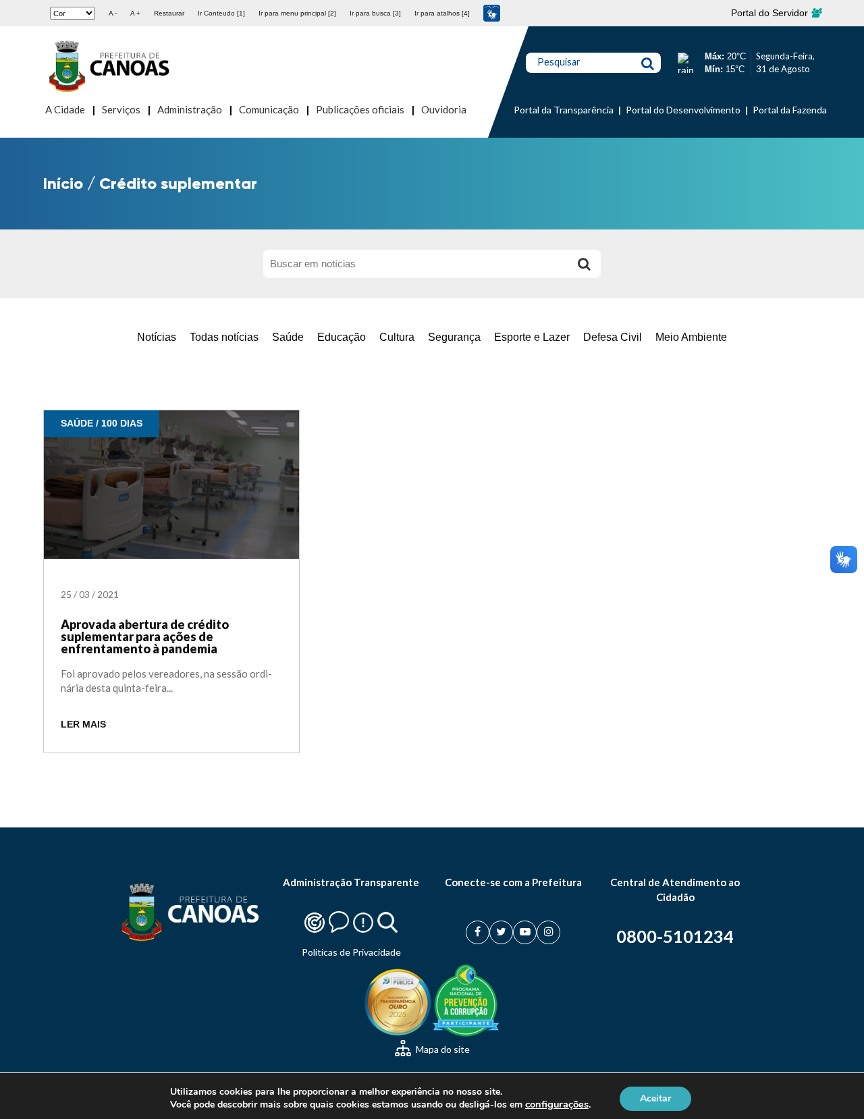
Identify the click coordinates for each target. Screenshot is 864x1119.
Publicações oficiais (360, 109)
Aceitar (655, 1097)
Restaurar (169, 13)
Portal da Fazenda (790, 109)
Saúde (288, 337)
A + (135, 13)
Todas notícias (224, 337)
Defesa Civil (612, 337)
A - (113, 13)
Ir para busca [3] (375, 13)
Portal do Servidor (771, 12)
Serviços (121, 109)
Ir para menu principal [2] (297, 13)
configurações (557, 1104)
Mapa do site (442, 1049)
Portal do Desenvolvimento (683, 109)
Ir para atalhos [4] (442, 13)
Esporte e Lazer (532, 337)
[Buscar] (584, 264)
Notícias (156, 337)
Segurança (454, 337)
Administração (189, 109)
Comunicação (269, 109)
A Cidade (65, 109)
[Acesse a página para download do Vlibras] (491, 13)
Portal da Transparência (564, 109)
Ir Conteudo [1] (221, 13)
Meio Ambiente (691, 337)
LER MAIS (83, 724)
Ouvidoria (443, 109)
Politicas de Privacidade (351, 952)
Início (63, 183)
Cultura (396, 337)
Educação (341, 337)
